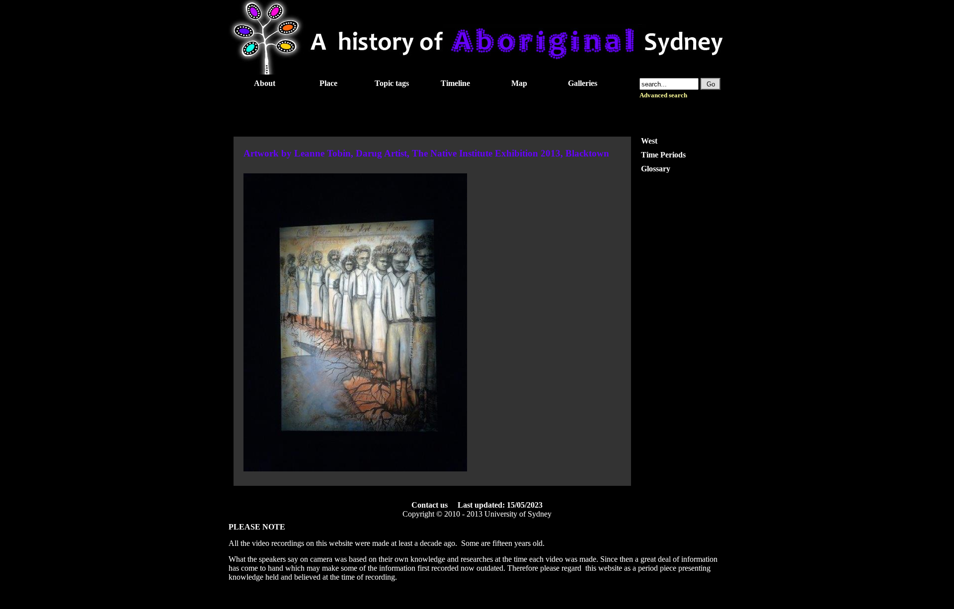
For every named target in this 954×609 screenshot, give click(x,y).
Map (519, 83)
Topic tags (392, 83)
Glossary (655, 168)
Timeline (455, 83)
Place (328, 83)
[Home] (477, 72)
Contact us (429, 505)
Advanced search (663, 95)
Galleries (582, 83)
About (264, 83)
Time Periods (663, 155)
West (649, 141)
